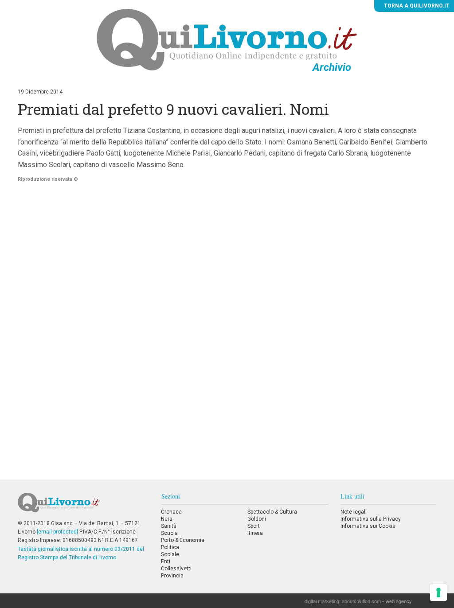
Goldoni (256, 519)
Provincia (172, 576)
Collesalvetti (176, 568)
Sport (253, 526)
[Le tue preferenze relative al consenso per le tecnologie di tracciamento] (438, 592)
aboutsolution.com (361, 600)
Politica (170, 547)
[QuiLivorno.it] (83, 506)
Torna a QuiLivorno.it (416, 6)
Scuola (169, 533)
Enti (165, 561)
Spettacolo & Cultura (272, 512)
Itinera (255, 533)
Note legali (353, 512)
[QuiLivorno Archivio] (227, 39)
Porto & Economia (182, 540)
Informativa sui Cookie (367, 526)
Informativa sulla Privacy (370, 519)
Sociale (170, 554)
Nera (166, 519)
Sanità (168, 526)
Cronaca (171, 512)
